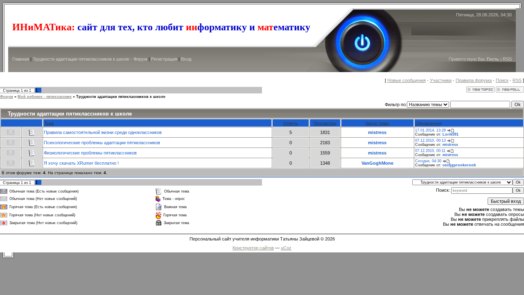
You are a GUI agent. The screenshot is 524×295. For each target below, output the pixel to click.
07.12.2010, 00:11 (430, 151)
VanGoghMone (377, 163)
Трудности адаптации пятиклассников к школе (120, 97)
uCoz (286, 247)
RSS (507, 59)
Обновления (428, 123)
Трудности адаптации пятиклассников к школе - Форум (90, 59)
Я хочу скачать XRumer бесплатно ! (81, 163)
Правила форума (474, 80)
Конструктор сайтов (253, 247)
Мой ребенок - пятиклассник (45, 97)
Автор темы (377, 123)
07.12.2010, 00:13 (430, 140)
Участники (441, 80)
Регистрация (164, 59)
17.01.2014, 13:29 (430, 130)
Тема (49, 123)
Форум (6, 97)
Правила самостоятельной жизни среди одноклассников (103, 132)
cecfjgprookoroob (459, 165)
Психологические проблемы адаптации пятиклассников (102, 142)
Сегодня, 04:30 (428, 161)
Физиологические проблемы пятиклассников (90, 152)
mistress (377, 132)
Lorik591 (450, 134)
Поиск (502, 80)
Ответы (290, 123)
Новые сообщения (406, 80)
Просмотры (325, 123)
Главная (20, 59)
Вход (186, 59)
